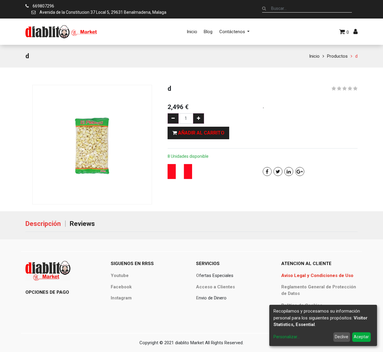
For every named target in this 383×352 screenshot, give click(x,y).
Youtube (120, 275)
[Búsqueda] (264, 8)
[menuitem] (191, 32)
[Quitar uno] (173, 118)
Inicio (314, 56)
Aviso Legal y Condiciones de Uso (317, 275)
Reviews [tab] (82, 223)
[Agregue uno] (198, 118)
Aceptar (361, 336)
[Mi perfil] (355, 31)
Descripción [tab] (43, 223)
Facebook (121, 287)
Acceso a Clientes (215, 287)
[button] (198, 133)
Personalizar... (286, 336)
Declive (341, 336)
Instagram (121, 298)
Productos (337, 56)
